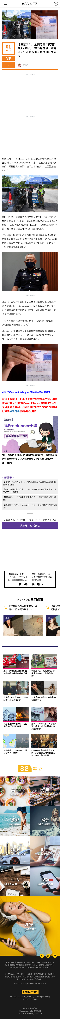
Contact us (30, 992)
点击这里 (15, 411)
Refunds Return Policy (36, 983)
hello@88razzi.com (30, 999)
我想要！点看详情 (30, 525)
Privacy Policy (20, 983)
